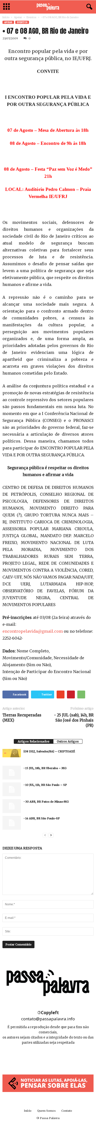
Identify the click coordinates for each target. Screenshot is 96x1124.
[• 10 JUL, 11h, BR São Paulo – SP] (11, 789)
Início (5, 17)
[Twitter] (59, 1057)
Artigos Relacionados (33, 741)
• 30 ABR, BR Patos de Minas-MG (46, 801)
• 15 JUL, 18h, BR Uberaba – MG (45, 768)
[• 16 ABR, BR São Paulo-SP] (11, 823)
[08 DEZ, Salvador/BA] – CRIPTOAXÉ (49, 751)
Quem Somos (46, 1110)
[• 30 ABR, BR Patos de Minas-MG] (11, 806)
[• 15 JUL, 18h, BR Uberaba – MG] (11, 772)
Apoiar (18, 17)
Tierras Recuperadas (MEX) (21, 718)
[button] (88, 6)
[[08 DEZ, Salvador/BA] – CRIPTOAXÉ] (11, 753)
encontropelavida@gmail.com (32, 631)
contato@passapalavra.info (48, 1019)
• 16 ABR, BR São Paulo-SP (42, 818)
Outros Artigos (68, 741)
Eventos (31, 17)
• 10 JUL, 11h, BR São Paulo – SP (45, 785)
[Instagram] (48, 1057)
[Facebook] (37, 1057)
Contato (66, 1110)
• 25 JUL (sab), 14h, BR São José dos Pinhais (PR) (74, 720)
